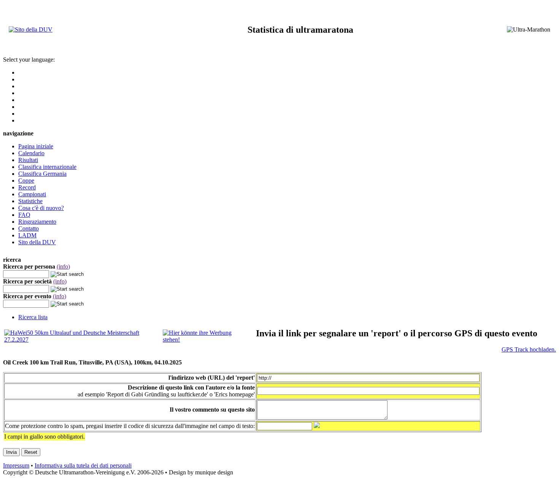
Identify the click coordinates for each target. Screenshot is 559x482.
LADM (27, 235)
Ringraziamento (37, 221)
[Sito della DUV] (30, 29)
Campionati (32, 194)
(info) (63, 266)
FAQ (24, 215)
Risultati (28, 160)
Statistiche (30, 201)
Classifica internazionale (47, 167)
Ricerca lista (33, 317)
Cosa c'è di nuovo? (41, 208)
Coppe (26, 180)
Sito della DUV (37, 242)
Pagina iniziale (35, 146)
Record (27, 187)
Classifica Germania (42, 173)
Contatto (28, 228)
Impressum (16, 465)
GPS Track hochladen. (529, 349)
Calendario (31, 153)
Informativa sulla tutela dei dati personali (83, 465)
